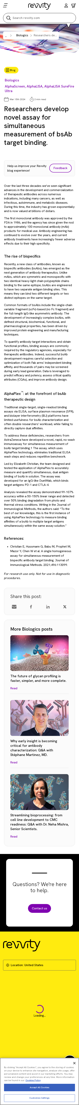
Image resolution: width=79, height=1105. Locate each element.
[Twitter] (65, 607)
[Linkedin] (48, 607)
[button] (66, 6)
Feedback (60, 168)
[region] (39, 1081)
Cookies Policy (33, 1080)
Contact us (39, 908)
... (6, 36)
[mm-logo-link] (39, 6)
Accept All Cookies (39, 1087)
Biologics (12, 80)
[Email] (14, 607)
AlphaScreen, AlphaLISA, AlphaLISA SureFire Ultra (39, 88)
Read (13, 688)
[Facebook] (31, 607)
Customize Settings (39, 1098)
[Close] (74, 1063)
